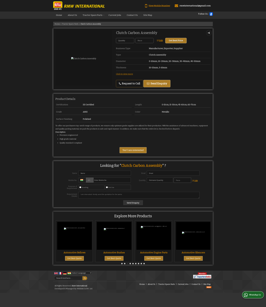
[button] (159, 5)
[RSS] (208, 287)
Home (59, 15)
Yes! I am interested (133, 150)
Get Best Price (176, 40)
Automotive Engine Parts (119, 252)
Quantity (142, 180)
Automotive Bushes (80, 252)
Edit (161, 40)
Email (143, 173)
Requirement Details (72, 195)
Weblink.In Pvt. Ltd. (85, 289)
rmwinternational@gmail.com (195, 5)
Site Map (147, 15)
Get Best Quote (80, 258)
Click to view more (124, 74)
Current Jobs (114, 15)
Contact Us (132, 15)
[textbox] (144, 40)
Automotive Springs (199, 252)
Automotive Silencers (159, 252)
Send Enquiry (158, 83)
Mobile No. (72, 180)
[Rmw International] (79, 5)
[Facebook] (211, 14)
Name (74, 173)
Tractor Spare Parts (92, 15)
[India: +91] (82, 180)
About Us (72, 15)
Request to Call (130, 83)
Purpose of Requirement (72, 187)
